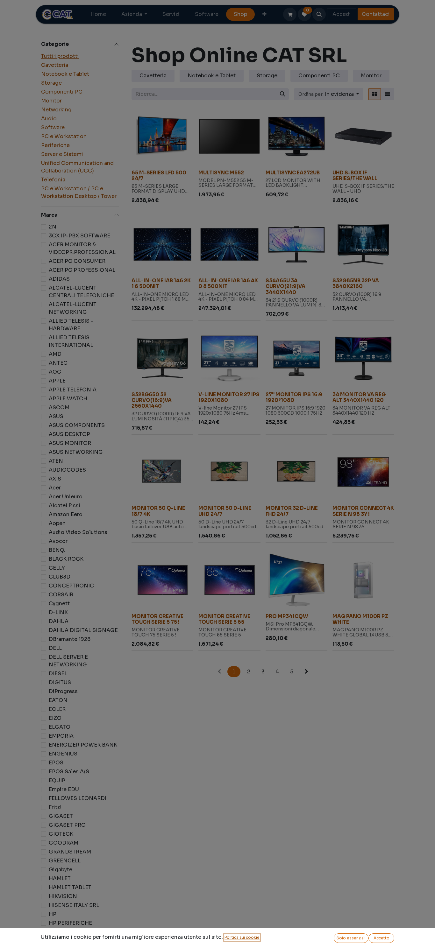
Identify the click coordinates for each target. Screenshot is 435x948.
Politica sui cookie (242, 937)
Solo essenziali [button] (351, 938)
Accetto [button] (381, 938)
